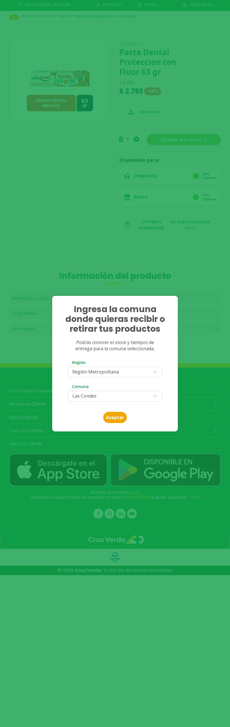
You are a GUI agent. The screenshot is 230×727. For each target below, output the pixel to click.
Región (79, 362)
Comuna (80, 386)
